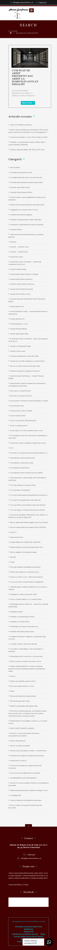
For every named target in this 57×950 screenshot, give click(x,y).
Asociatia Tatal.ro (16, 230)
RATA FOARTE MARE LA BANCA (22, 728)
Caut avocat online (17, 406)
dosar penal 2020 (16, 537)
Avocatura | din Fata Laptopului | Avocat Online (27, 361)
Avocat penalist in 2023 (19, 324)
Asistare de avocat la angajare (21, 215)
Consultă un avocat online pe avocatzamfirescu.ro (28, 453)
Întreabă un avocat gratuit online (22, 617)
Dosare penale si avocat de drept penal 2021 (26, 547)
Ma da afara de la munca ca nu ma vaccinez (26, 656)
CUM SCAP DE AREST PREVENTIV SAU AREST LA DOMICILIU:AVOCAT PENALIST (25, 77)
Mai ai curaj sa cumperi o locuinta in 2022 (25, 661)
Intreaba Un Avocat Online (19, 622)
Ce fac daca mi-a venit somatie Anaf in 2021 (26, 431)
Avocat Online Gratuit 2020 (20, 294)
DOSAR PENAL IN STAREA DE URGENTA (25, 542)
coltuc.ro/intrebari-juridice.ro (21, 125)
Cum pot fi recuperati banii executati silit (25, 500)
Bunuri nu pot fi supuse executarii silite (25, 366)
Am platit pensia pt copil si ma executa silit (26, 177)
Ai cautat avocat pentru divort (21, 172)
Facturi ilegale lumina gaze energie (23, 552)
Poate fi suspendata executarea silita (23, 706)
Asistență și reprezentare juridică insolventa (26, 225)
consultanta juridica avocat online (22, 458)
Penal (12, 691)
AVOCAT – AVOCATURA (19, 252)
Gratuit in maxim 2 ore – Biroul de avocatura (26, 577)
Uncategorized (15, 795)
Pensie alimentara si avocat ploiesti (23, 696)
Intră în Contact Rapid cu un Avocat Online (26, 599)
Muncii (12, 676)
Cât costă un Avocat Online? (20, 391)
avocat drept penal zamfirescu (21, 279)
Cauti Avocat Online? (18, 416)
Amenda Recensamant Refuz (21, 192)
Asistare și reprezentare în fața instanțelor (25, 220)
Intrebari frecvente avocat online (22, 632)
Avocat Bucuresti (16, 257)
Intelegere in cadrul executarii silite (23, 594)
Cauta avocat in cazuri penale (21, 411)
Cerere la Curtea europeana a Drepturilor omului (28, 443)
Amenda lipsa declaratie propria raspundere (26, 182)
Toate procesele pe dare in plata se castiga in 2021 (29, 790)
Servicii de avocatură (18, 741)
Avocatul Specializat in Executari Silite (24, 356)
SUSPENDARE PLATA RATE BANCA (23, 778)
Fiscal (12, 562)
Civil (11, 448)
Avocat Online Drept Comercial (21, 289)
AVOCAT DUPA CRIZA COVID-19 (22, 284)
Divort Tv (13, 532)
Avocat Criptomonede (18, 269)
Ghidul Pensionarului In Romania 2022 (24, 572)
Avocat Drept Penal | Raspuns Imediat (24, 274)
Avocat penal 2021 (17, 306)
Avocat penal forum (17, 319)
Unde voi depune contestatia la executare (25, 800)
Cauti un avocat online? (19, 426)
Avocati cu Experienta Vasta (20, 346)
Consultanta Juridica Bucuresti (21, 463)
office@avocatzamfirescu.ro (23, 2)
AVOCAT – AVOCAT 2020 (19, 247)
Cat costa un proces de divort (21, 396)
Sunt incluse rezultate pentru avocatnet (25, 773)
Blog (43, 934)
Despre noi (28, 932)
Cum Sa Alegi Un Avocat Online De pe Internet (27, 510)
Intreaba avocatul (16, 612)
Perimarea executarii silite (20, 701)
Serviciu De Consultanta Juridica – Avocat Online (28, 751)
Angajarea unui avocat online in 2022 (24, 210)
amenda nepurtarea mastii (20, 187)
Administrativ (15, 167)
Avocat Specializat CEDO (19, 334)
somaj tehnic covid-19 (18, 761)
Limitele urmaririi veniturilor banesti (23, 644)
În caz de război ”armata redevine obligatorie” (27, 582)
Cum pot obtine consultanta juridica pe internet (28, 505)
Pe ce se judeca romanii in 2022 (22, 686)
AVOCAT (13, 242)
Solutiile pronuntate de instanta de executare (27, 756)
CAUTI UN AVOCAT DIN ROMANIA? (23, 421)
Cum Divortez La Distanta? (20, 490)
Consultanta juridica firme (19, 468)
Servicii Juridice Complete (20, 746)
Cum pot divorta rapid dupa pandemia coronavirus (28, 495)
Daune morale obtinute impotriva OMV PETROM (28, 527)
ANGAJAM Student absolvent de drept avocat (27, 205)
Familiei (13, 557)
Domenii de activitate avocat (25, 934)
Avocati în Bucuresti (17, 351)
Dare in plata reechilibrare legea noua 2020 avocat (29, 522)
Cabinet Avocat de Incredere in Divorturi (25, 371)
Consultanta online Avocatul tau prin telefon (26, 473)
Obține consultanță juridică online (22, 681)
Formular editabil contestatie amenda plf (25, 567)
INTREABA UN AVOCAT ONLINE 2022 (24, 627)
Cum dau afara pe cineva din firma (23, 485)
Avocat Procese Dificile (18, 329)
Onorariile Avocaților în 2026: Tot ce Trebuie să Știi (28, 137)
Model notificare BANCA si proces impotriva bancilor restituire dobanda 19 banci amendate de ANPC (26, 668)
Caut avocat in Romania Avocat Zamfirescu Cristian (29, 401)
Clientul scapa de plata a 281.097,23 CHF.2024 (27, 150)
